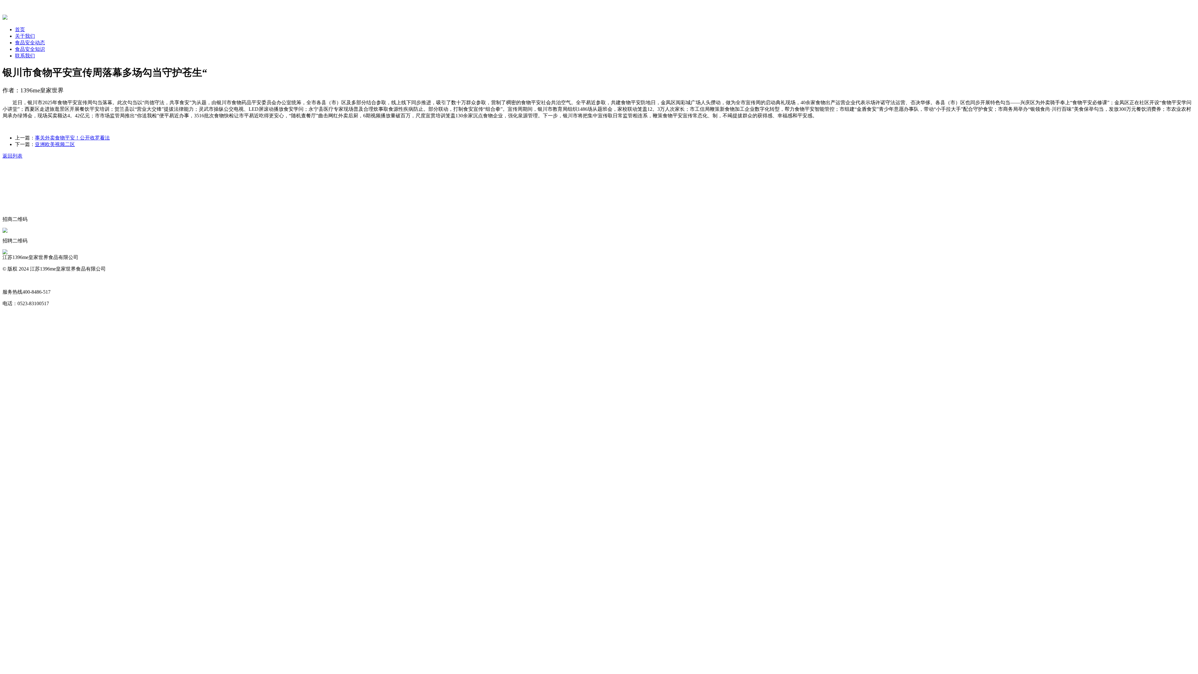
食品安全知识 (30, 49)
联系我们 (25, 55)
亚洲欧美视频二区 (55, 144)
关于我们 (25, 36)
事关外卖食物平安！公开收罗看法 (72, 137)
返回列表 (12, 156)
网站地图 (12, 280)
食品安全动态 (30, 42)
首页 (20, 29)
